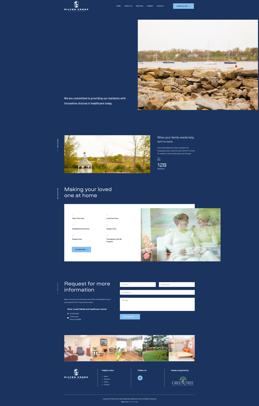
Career (150, 6)
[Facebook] (140, 377)
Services (139, 6)
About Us (128, 6)
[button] (183, 6)
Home (118, 6)
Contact (160, 6)
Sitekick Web (133, 402)
